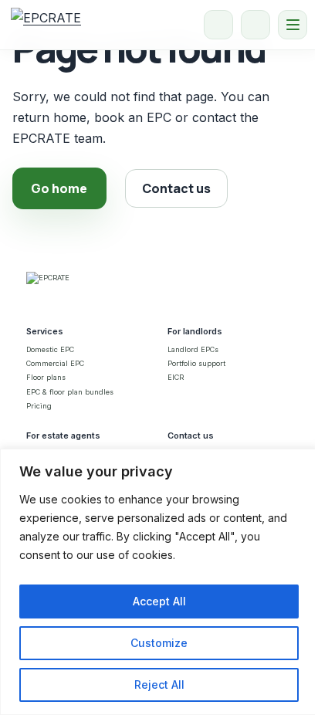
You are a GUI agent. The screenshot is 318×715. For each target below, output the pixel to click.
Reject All (159, 684)
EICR (175, 377)
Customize (159, 642)
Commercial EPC (55, 363)
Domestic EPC (50, 349)
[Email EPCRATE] (255, 24)
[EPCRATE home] (46, 25)
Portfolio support (196, 363)
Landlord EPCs (192, 349)
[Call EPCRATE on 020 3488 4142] (218, 24)
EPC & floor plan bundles (69, 392)
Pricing (39, 406)
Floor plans (46, 377)
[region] (159, 582)
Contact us (176, 188)
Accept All (159, 601)
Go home (59, 188)
